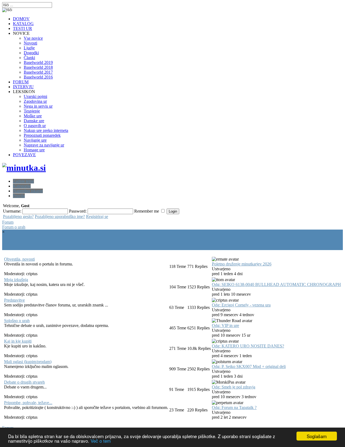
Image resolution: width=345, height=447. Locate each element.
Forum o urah (13, 227)
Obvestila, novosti (19, 259)
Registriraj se (97, 216)
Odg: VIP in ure (225, 325)
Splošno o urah (17, 320)
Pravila (19, 195)
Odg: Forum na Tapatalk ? (234, 407)
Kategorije (22, 186)
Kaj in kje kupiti (18, 341)
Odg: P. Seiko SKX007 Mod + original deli (249, 366)
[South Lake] (24, 168)
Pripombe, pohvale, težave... (28, 402)
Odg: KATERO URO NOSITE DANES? (248, 346)
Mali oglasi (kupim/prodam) (27, 361)
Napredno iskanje (28, 191)
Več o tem (101, 440)
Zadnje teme (23, 181)
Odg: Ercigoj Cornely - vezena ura (241, 305)
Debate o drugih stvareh (24, 382)
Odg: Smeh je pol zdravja (233, 387)
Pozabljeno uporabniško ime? (60, 216)
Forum (7, 222)
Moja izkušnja (16, 279)
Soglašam (317, 436)
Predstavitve (14, 300)
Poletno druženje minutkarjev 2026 (241, 264)
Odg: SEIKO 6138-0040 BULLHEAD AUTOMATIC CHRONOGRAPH (276, 284)
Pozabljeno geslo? (18, 216)
